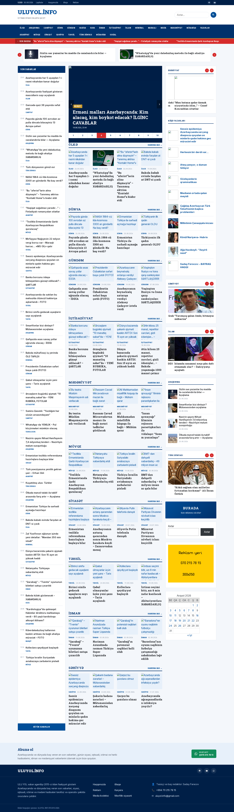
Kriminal (139, 28)
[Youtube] (214, 2)
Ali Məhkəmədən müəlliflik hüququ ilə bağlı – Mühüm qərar (126, 422)
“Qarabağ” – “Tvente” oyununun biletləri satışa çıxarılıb (78, 648)
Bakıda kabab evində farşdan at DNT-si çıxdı (151, 176)
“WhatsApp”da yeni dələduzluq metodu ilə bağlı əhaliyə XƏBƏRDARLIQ (43, 154)
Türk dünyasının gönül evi (40, 167)
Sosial (113, 34)
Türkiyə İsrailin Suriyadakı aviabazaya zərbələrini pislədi (127, 481)
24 (170, 625)
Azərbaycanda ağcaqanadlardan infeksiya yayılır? (151, 701)
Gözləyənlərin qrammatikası (188, 181)
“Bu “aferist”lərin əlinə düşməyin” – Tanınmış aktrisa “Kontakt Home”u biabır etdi (42, 194)
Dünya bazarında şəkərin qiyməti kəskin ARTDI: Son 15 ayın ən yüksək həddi (44, 555)
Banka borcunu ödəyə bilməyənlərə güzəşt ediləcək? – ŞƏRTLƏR (43, 281)
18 (175, 620)
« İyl (189, 635)
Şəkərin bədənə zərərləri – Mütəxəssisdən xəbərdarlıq (103, 701)
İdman (102, 28)
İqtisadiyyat (115, 28)
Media (163, 28)
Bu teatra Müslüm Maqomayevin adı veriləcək (78, 418)
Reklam (76, 2)
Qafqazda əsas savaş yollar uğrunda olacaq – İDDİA (79, 294)
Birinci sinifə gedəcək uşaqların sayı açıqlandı (78, 592)
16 (197, 615)
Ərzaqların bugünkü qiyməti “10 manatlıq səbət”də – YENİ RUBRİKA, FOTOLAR (43, 398)
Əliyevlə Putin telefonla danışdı (126, 532)
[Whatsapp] (213, 770)
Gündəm (71, 28)
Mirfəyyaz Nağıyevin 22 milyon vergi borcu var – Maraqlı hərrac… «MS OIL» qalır (43, 243)
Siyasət (48, 34)
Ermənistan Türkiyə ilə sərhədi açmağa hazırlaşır (127, 242)
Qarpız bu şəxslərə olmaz (127, 697)
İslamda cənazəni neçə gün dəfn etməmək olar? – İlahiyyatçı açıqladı (188, 366)
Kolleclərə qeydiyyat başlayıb (42, 647)
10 (157, 135)
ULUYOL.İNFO (37, 12)
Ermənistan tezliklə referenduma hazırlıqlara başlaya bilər (77, 535)
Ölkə (22, 28)
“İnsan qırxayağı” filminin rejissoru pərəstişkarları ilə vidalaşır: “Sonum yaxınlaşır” (151, 425)
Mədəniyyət (176, 28)
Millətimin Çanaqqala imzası (196, 223)
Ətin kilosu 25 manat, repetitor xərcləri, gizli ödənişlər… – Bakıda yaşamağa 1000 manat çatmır (151, 361)
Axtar (171, 526)
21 (189, 620)
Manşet (77, 106)
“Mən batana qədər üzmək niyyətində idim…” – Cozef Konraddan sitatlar (184, 105)
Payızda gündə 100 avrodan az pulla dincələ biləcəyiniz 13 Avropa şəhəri (43, 123)
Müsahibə (101, 34)
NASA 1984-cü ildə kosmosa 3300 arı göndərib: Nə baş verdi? (102, 244)
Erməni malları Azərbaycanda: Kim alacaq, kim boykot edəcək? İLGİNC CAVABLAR (110, 117)
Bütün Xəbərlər (41, 727)
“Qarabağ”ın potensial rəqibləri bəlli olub (125, 647)
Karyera (118, 790)
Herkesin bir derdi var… (194, 152)
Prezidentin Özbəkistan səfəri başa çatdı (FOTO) (101, 294)
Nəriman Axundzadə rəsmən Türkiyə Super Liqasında (103, 648)
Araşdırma (34, 28)
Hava (92, 28)
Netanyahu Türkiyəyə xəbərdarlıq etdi (103, 478)
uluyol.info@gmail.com (167, 795)
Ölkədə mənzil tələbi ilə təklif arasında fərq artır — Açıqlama (196, 436)
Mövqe (37, 34)
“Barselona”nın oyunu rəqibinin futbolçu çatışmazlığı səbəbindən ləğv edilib (151, 650)
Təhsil (71, 34)
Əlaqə (65, 2)
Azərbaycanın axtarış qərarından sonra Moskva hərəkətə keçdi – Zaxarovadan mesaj (103, 539)
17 (170, 620)
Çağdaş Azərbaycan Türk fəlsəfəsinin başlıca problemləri (195, 209)
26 (179, 625)
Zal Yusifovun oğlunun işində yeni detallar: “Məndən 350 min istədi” (43, 537)
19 (180, 620)
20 (184, 620)
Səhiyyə (60, 34)
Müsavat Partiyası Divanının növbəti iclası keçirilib (150, 535)
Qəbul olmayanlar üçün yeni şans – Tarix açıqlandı (103, 593)
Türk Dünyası (85, 34)
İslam (128, 28)
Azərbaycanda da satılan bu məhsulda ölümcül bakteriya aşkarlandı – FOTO (41, 298)
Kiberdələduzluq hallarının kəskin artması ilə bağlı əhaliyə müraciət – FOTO (43, 634)
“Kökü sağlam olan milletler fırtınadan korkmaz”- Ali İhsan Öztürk (187, 490)
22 (193, 620)
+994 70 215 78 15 (166, 790)
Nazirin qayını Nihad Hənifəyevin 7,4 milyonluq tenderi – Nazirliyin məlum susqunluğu (44, 442)
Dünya (60, 28)
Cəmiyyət (48, 28)
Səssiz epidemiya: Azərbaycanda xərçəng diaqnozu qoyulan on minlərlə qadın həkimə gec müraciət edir (78, 709)
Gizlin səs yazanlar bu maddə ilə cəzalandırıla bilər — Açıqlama (195, 392)
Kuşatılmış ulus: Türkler (39, 483)
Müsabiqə (191, 28)
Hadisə (82, 28)
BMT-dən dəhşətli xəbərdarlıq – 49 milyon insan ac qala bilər (151, 481)
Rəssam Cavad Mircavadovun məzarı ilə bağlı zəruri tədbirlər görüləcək (102, 422)
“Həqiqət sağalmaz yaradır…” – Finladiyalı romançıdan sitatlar (102, 41)
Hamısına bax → (155, 145)
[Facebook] (209, 2)
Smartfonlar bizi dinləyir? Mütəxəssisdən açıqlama (193, 406)
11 (175, 615)
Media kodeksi (101, 795)
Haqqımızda (53, 2)
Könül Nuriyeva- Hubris (194, 237)
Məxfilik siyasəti (123, 795)
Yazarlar (204, 28)
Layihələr (39, 2)
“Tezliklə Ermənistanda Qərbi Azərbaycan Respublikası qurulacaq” (167, 41)
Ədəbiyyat (24, 34)
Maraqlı (152, 28)
